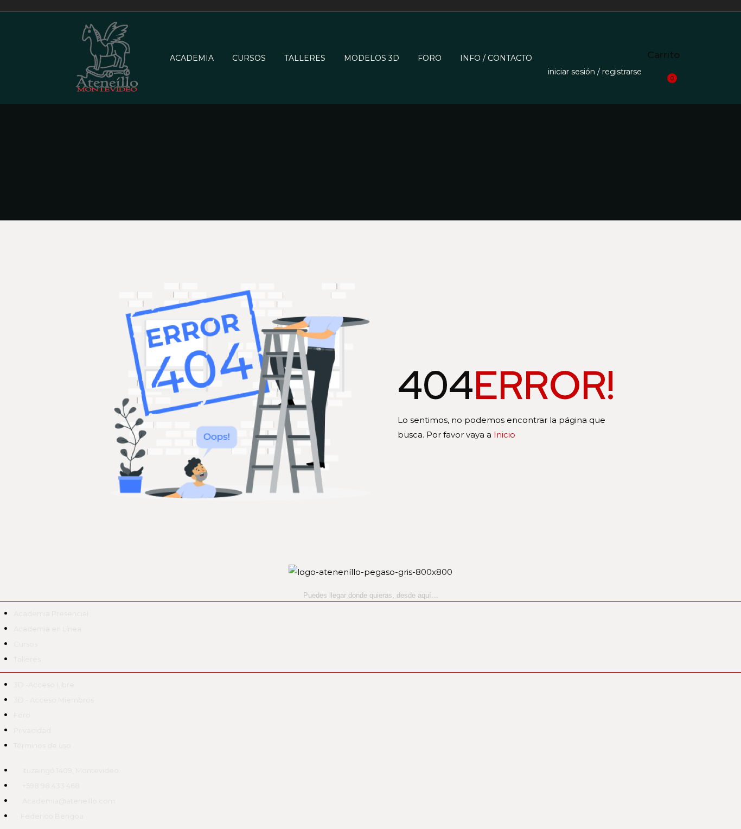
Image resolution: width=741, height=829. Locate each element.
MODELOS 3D (371, 58)
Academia (192, 58)
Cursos (249, 58)
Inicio (504, 434)
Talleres (304, 58)
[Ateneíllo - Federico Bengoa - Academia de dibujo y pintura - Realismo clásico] (102, 58)
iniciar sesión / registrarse (595, 72)
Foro (430, 58)
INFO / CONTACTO (496, 58)
